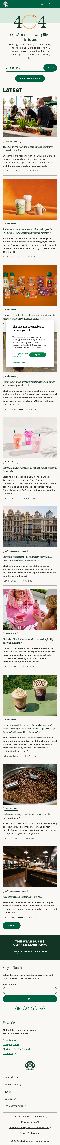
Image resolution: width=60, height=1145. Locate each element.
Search (50, 68)
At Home (9, 1098)
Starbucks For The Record (16, 1049)
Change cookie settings (20, 354)
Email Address (9, 985)
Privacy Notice (18, 363)
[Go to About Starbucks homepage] (5, 4)
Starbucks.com (12, 1077)
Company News (11, 1045)
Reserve (8, 1091)
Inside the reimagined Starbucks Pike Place (23, 896)
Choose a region (16, 1105)
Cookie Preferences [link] (30, 1133)
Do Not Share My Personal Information (29, 1128)
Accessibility (41, 1116)
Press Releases (10, 1040)
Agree (37, 355)
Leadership (8, 1054)
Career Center (11, 1084)
